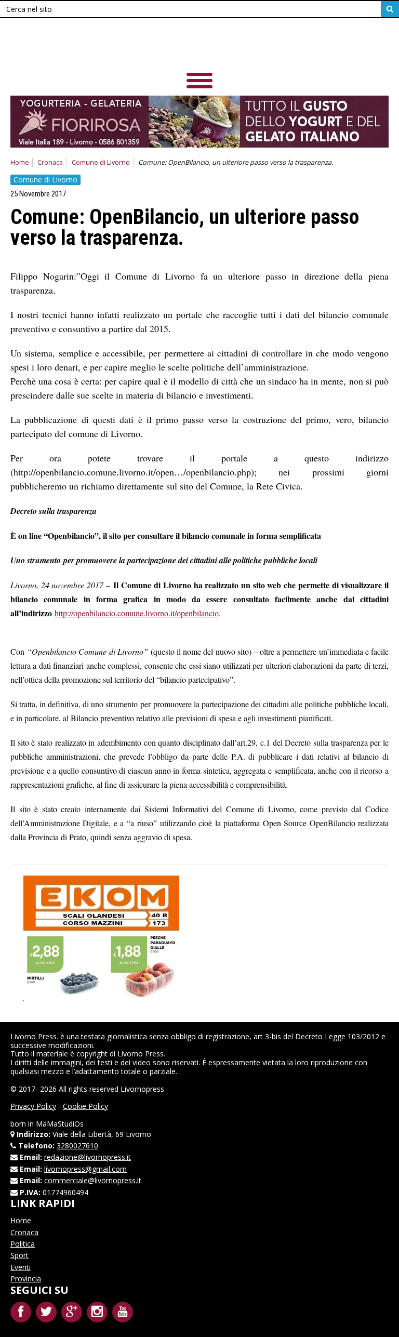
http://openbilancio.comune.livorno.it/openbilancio (137, 612)
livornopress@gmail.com (85, 1169)
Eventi (20, 1267)
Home (19, 162)
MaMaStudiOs (60, 1124)
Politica (22, 1244)
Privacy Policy (33, 1106)
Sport (19, 1255)
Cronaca (50, 162)
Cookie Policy (85, 1106)
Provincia (25, 1278)
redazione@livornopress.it (87, 1157)
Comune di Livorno (101, 162)
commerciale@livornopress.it (92, 1180)
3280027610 (77, 1145)
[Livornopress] (199, 46)
